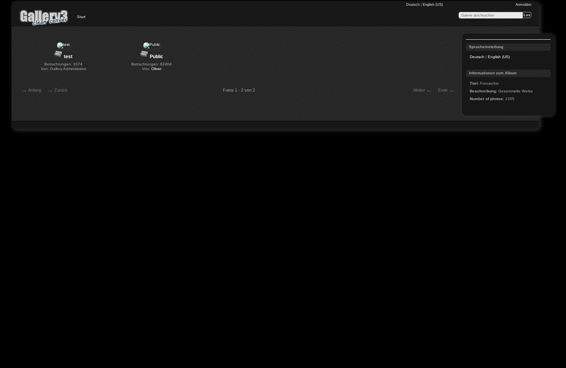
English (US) (433, 5)
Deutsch (413, 5)
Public (156, 56)
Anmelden (523, 5)
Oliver (156, 69)
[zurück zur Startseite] (44, 17)
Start (81, 17)
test (68, 56)
